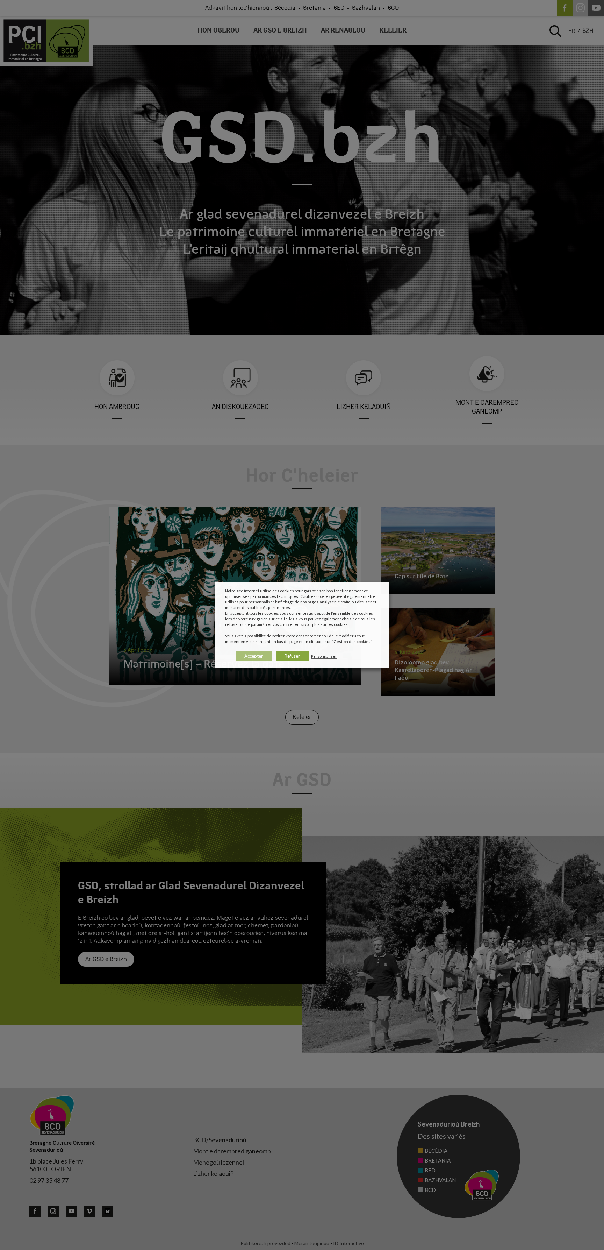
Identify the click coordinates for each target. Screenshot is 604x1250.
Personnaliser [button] (324, 656)
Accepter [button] (253, 656)
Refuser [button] (292, 656)
